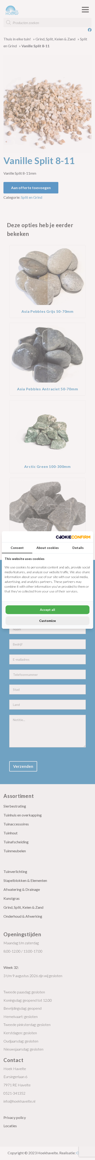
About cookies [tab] (47, 548)
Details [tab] (78, 548)
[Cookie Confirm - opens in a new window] (73, 536)
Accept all (47, 610)
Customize (47, 621)
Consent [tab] (17, 548)
